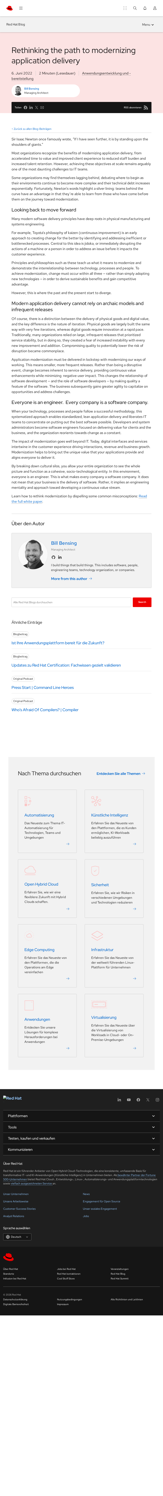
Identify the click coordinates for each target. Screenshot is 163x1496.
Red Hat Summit (120, 1278)
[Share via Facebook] (25, 107)
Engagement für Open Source (101, 1201)
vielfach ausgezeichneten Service (31, 1183)
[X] (148, 1101)
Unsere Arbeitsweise (15, 1201)
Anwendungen (37, 1019)
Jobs (86, 1216)
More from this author (69, 578)
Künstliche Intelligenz (109, 815)
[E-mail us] (42, 107)
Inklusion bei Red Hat (14, 1278)
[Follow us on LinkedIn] (59, 557)
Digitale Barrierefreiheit (16, 1304)
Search (142, 602)
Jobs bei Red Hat (66, 1269)
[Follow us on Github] (53, 557)
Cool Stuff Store (66, 1278)
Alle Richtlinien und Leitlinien (127, 1299)
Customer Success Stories (19, 1208)
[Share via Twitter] (36, 107)
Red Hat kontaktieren (69, 1273)
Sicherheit (100, 884)
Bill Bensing (31, 88)
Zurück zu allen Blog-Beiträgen (32, 129)
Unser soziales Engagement (100, 1208)
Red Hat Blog (15, 24)
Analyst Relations (13, 1216)
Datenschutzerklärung (15, 1299)
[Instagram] (157, 1101)
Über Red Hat (10, 1269)
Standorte (8, 1273)
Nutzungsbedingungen (69, 1299)
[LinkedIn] (119, 1101)
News (86, 1194)
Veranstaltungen (120, 1269)
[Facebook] (138, 1101)
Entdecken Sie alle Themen (118, 773)
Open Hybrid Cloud (41, 884)
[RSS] (146, 107)
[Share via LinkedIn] (31, 107)
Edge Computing (39, 949)
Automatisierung (39, 815)
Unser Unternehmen (16, 1194)
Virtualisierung (103, 1017)
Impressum (63, 1304)
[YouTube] (128, 1101)
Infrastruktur (102, 949)
